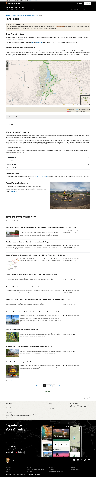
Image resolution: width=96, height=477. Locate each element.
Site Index (52, 408)
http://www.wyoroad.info (16, 55)
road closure (15, 380)
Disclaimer (51, 469)
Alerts (76, 9)
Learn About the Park (20, 9)
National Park (15, 7)
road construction (60, 26)
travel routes (39, 42)
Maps (81, 9)
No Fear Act (52, 467)
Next (58, 386)
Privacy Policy (9, 469)
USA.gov (73, 467)
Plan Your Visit (10, 9)
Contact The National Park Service (35, 469)
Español (51, 410)
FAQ (50, 406)
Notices (29, 467)
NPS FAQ (29, 471)
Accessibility (8, 467)
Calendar (85, 9)
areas (32, 42)
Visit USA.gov (37, 474)
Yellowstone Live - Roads (41, 176)
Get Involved (31, 9)
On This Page (12, 124)
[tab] (48, 157)
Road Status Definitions (13, 117)
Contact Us (8, 417)
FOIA (7, 471)
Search (80, 3)
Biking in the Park (13, 191)
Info (71, 9)
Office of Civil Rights (75, 469)
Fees (89, 9)
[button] (48, 157)
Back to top (48, 391)
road (10, 380)
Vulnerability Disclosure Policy (56, 471)
